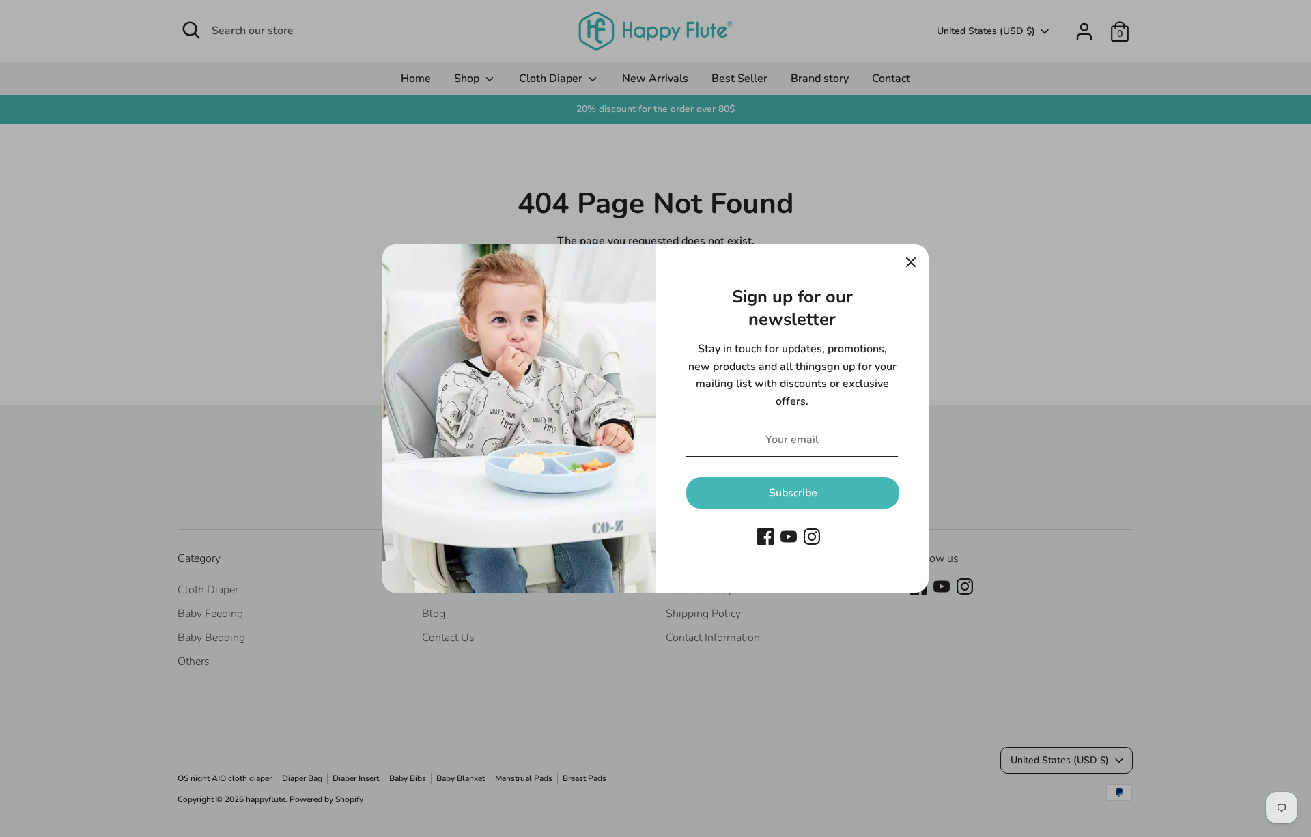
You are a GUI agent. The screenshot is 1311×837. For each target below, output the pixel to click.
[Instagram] (812, 536)
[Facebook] (765, 536)
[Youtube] (788, 536)
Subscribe (793, 492)
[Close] (911, 262)
